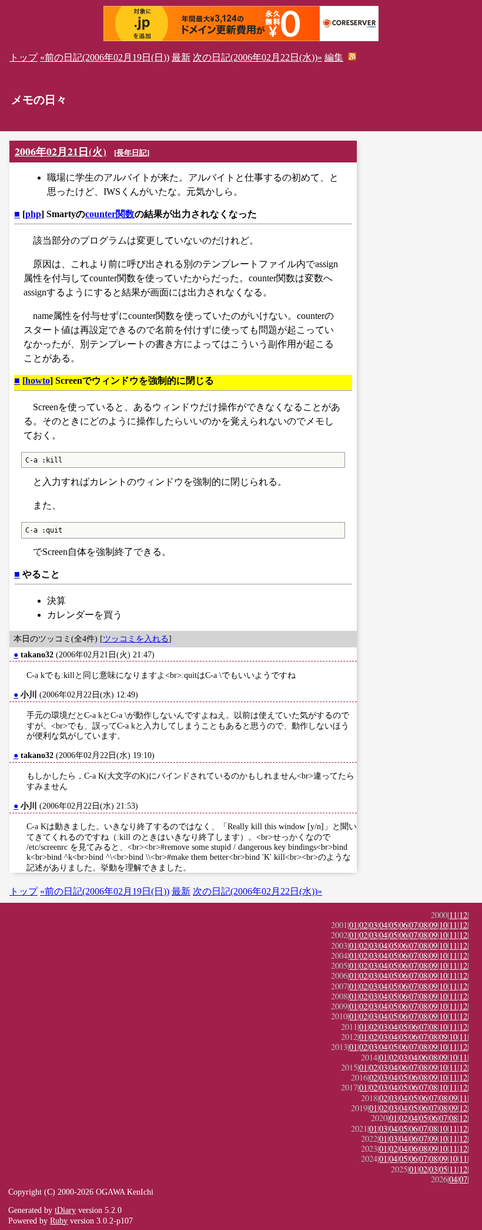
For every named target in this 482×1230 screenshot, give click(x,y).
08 (423, 924)
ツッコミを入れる (136, 638)
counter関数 (110, 214)
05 (393, 924)
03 (373, 924)
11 (453, 914)
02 (363, 924)
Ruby (59, 1220)
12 (463, 914)
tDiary (65, 1210)
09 (433, 924)
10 (443, 924)
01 (353, 924)
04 (383, 924)
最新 (181, 57)
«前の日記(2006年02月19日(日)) (104, 57)
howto (37, 380)
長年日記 (131, 152)
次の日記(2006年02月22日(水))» (257, 57)
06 (403, 924)
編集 (333, 57)
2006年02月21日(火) (60, 151)
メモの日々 (39, 100)
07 (413, 924)
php (33, 214)
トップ (23, 57)
